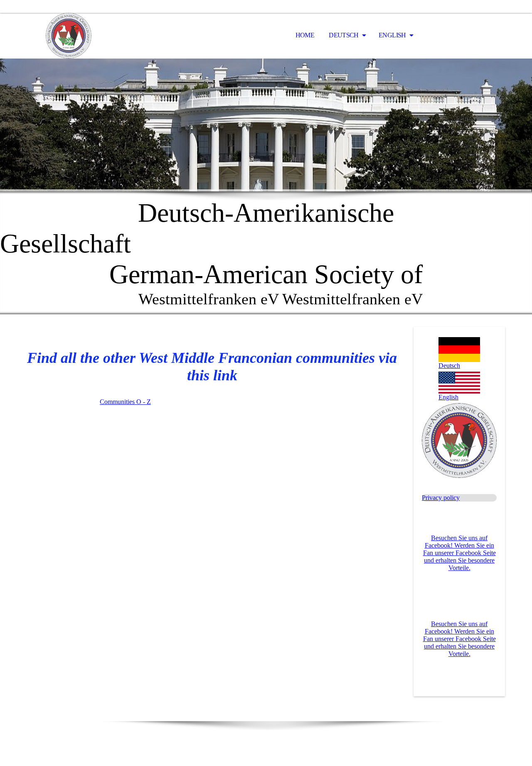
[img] (68, 36)
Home (305, 35)
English (393, 35)
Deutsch (344, 35)
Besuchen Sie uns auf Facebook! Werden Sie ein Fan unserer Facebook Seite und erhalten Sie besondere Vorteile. (459, 552)
